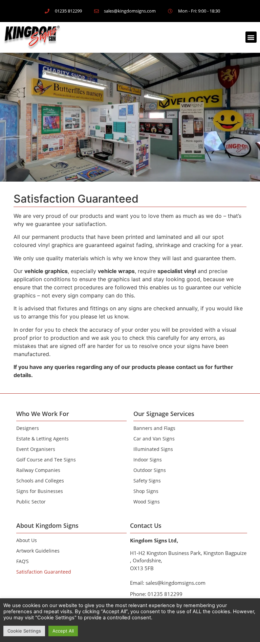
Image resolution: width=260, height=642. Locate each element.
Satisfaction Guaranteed (43, 571)
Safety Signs (147, 480)
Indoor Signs (147, 459)
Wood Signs (146, 501)
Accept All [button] (63, 631)
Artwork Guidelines (38, 550)
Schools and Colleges (40, 480)
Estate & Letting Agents (42, 438)
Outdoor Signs (149, 470)
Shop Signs (145, 491)
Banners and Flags (154, 428)
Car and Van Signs (154, 438)
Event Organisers (35, 449)
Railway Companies (38, 470)
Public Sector (31, 501)
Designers (27, 428)
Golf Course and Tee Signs (46, 459)
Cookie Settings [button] (24, 631)
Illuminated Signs (153, 449)
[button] (251, 37)
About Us (26, 540)
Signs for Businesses (39, 491)
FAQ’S (22, 561)
